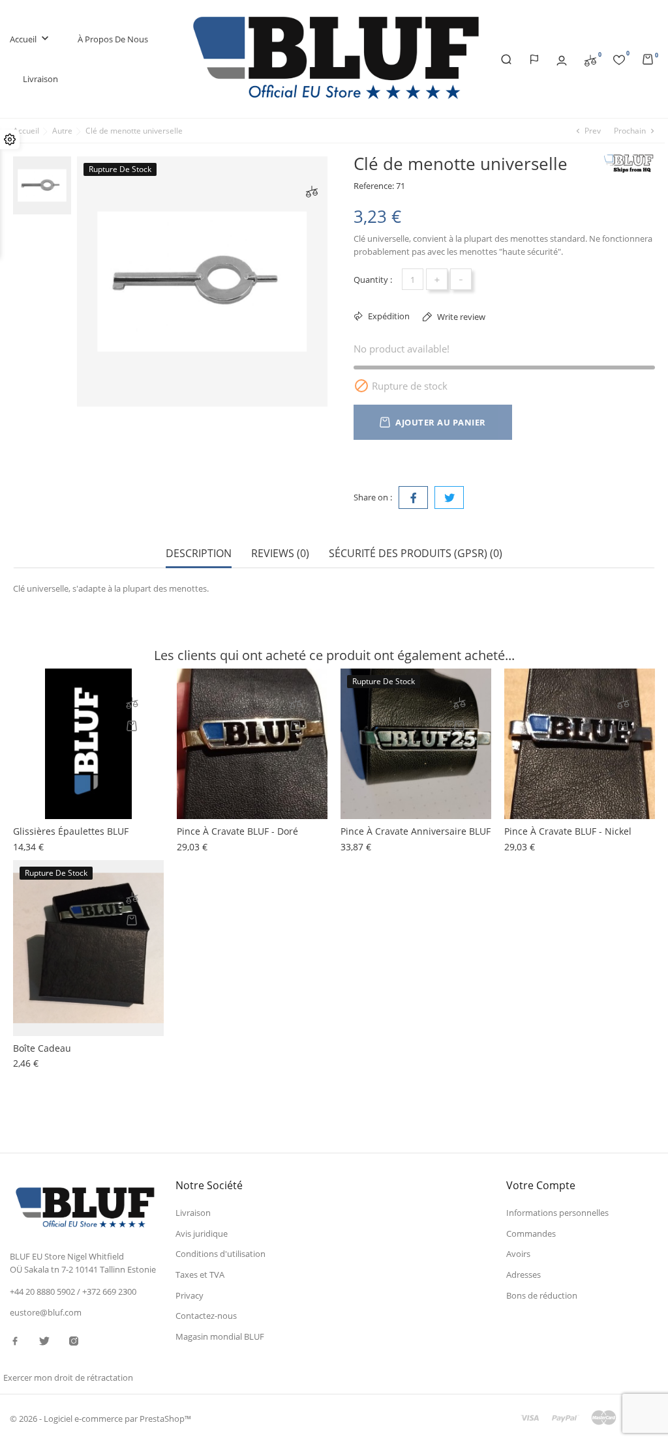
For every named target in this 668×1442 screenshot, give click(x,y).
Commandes (531, 1233)
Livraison (40, 79)
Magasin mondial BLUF (219, 1336)
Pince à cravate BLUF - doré (237, 831)
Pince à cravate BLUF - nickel (567, 831)
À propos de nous (113, 39)
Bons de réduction (541, 1295)
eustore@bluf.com (46, 1312)
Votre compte (540, 1185)
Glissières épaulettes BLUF (71, 831)
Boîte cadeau (42, 1048)
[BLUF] (628, 163)
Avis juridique (201, 1233)
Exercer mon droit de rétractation (68, 1377)
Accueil (31, 39)
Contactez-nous (206, 1315)
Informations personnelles (557, 1212)
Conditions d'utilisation (220, 1254)
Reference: (374, 186)
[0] (590, 59)
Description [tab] (199, 553)
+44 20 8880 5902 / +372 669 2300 (73, 1291)
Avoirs (518, 1254)
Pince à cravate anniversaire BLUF (416, 831)
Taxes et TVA (199, 1274)
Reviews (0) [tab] (280, 553)
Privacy (189, 1295)
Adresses (523, 1274)
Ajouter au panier (440, 422)
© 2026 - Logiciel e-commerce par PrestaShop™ (100, 1418)
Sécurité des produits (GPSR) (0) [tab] (415, 553)
